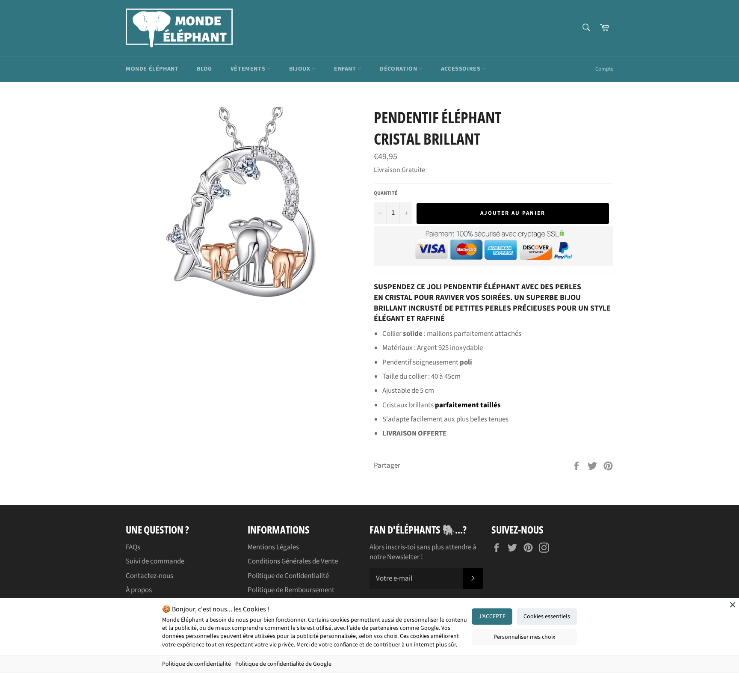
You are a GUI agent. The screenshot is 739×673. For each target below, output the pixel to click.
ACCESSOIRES (461, 69)
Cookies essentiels (546, 616)
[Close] (732, 604)
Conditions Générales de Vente (293, 561)
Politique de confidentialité (196, 664)
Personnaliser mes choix (524, 637)
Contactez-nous (149, 576)
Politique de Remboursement (291, 590)
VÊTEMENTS (249, 69)
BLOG (204, 69)
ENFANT (346, 69)
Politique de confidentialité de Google (283, 664)
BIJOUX (300, 69)
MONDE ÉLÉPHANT (152, 69)
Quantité (386, 193)
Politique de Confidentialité (288, 576)
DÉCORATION (399, 69)
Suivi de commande (155, 561)
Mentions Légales (273, 547)
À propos (139, 590)
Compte (604, 69)
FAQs (133, 547)
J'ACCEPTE (492, 616)
